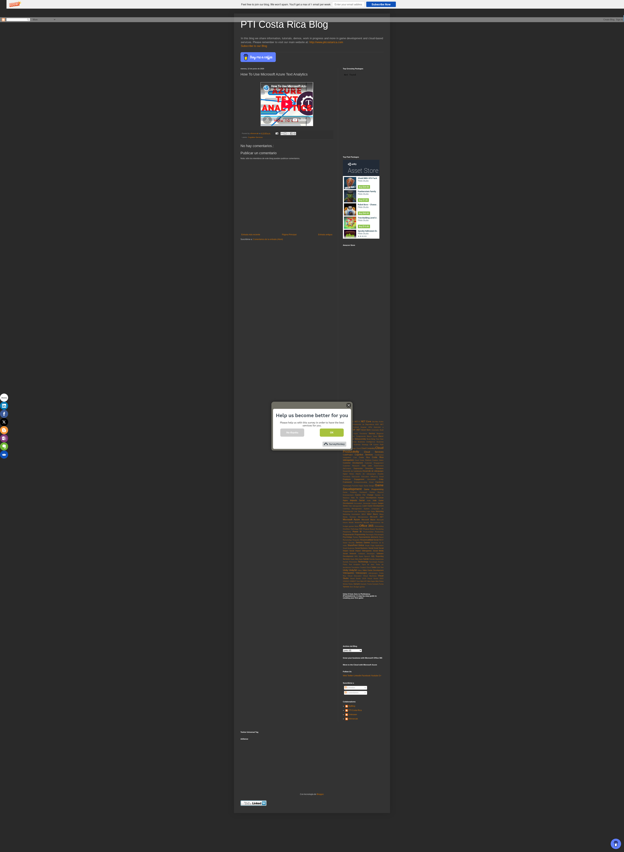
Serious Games (363, 542)
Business (353, 442)
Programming (360, 534)
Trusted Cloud (365, 567)
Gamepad (363, 492)
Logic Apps (370, 511)
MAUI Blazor (372, 514)
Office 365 (366, 525)
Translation (355, 567)
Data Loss (367, 466)
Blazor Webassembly (357, 439)
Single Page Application (374, 545)
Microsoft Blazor (368, 520)
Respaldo (356, 540)
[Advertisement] (264, 762)
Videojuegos (361, 573)
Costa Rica (364, 457)
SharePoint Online (356, 545)
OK (331, 432)
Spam (361, 556)
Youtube (374, 676)
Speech (367, 556)
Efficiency (374, 476)
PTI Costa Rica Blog (284, 24)
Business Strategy (361, 444)
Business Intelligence (366, 442)
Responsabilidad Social (369, 540)
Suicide (366, 559)
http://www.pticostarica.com (326, 42)
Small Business (348, 548)
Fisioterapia (347, 486)
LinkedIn (357, 676)
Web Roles (379, 581)
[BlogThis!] (285, 133)
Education (365, 476)
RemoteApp (347, 540)
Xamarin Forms (366, 584)
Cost (355, 457)
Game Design (369, 486)
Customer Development (353, 463)
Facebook (380, 482)
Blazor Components (357, 436)
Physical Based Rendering (373, 529)
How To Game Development (363, 498)
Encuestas (372, 479)
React (381, 537)
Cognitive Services (255, 137)
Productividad (368, 532)
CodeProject (348, 455)
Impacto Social (357, 500)
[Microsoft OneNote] (4, 438)
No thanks (292, 432)
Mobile (351, 522)
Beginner (380, 433)
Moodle (366, 522)
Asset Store (366, 430)
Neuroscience (375, 522)
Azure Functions (360, 433)
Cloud (358, 448)
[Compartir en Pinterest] (294, 133)
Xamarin (356, 584)
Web (345, 676)
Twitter (374, 567)
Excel (371, 482)
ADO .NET (379, 424)
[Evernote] (4, 446)
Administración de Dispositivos (362, 424)
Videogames (348, 573)
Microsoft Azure (351, 519)
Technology (363, 562)
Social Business (361, 548)
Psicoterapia (379, 534)
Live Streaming (360, 511)
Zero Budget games (357, 587)
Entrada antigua (325, 234)
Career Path (378, 444)
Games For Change (364, 495)
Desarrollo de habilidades (352, 471)
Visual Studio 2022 (375, 578)
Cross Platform (365, 460)
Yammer (346, 587)
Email (381, 476)
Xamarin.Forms (378, 584)
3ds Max (375, 422)
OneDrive (346, 529)
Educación (356, 476)
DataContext (379, 466)
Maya (381, 514)
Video (360, 570)
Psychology (347, 537)
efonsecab (353, 719)
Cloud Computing (368, 448)
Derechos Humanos (374, 468)
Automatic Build (377, 430)
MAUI (364, 514)
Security (351, 543)
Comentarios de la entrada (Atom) (268, 239)
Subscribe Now (381, 4)
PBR (360, 529)
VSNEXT (353, 581)
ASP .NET (355, 430)
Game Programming (374, 489)
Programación (348, 534)
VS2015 (346, 581)
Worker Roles (348, 584)
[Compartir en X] (288, 133)
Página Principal (289, 234)
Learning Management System (356, 509)
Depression (358, 468)
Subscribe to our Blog (254, 46)
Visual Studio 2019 (358, 578)
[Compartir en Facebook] (291, 133)
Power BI (357, 532)
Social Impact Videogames (360, 551)
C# (371, 444)
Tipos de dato (368, 564)
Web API (363, 581)
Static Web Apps (356, 559)
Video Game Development (373, 570)
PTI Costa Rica (355, 710)
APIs (370, 427)
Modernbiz (359, 522)
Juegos (374, 503)
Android (356, 427)
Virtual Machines (369, 576)
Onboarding (379, 526)
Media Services (349, 517)
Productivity (379, 532)
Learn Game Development (373, 506)
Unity (345, 570)
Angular (363, 427)
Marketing (380, 511)
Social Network (349, 553)
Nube (357, 526)
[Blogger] (4, 430)
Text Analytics (354, 564)
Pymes (355, 537)
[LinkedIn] (4, 406)
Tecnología (373, 562)
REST (381, 540)
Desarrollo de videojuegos (373, 471)
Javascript (366, 503)
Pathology (354, 529)
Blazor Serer (372, 436)
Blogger (320, 794)
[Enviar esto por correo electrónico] (282, 133)
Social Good (373, 548)
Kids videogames (355, 506)
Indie (369, 500)
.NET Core (365, 421)
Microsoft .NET (377, 517)
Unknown (353, 714)
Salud (345, 543)
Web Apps (371, 581)
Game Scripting (350, 492)
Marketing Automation (351, 514)
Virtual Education (354, 576)
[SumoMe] (4, 454)
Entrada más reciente (250, 234)
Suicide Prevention (350, 562)
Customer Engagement (374, 463)
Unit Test (380, 567)
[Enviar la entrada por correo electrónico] (277, 133)
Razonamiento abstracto (368, 537)
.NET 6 (357, 422)
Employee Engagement (353, 479)
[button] (286, 4)
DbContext (347, 468)
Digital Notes (348, 474)
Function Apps (357, 486)
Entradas (351, 688)
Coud (357, 460)
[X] (4, 422)
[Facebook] (4, 414)
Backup (372, 433)
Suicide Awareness (376, 559)
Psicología (370, 534)
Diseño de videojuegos (366, 474)
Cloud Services (374, 451)
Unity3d (353, 570)
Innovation (358, 503)
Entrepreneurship (360, 482)
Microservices (363, 517)
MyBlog (352, 706)
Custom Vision (378, 460)
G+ (380, 676)
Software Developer (366, 553)
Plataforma (347, 532)
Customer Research (351, 466)
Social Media (378, 551)
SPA (356, 556)
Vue (358, 581)
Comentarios (352, 693)
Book (369, 439)
